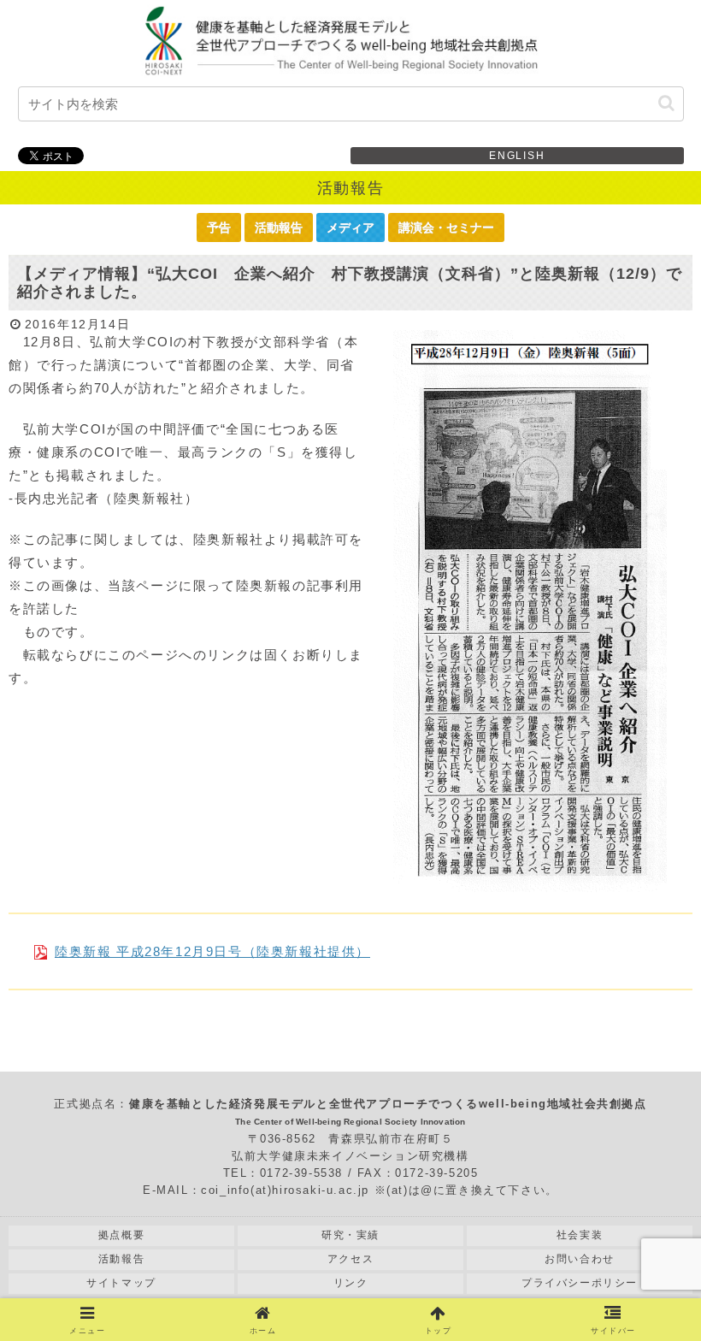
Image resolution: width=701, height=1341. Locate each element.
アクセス (350, 1259)
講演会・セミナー (446, 227)
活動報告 (279, 227)
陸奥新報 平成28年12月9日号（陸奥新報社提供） (212, 951)
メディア (350, 227)
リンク (350, 1283)
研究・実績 (350, 1235)
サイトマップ (121, 1283)
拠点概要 (121, 1235)
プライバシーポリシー (579, 1283)
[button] (666, 103)
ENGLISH (517, 156)
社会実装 (580, 1235)
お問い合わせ (580, 1259)
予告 (219, 227)
